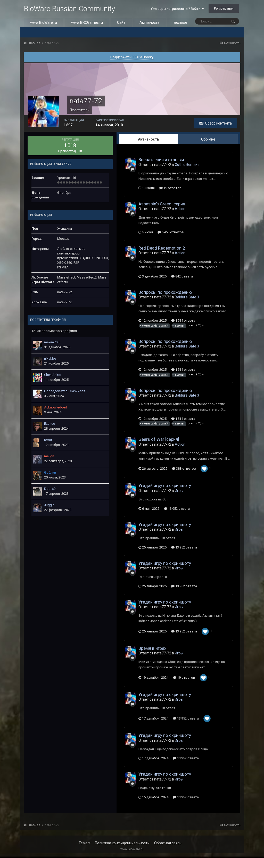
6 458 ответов (172, 232)
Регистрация (224, 8)
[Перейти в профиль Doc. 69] (37, 491)
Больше (180, 22)
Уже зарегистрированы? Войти (176, 9)
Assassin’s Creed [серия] (162, 203)
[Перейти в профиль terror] (37, 442)
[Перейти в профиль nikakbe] (37, 361)
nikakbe (50, 358)
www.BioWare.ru (43, 22)
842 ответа (184, 276)
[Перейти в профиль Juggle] (37, 508)
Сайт (121, 22)
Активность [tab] (148, 139)
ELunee (49, 424)
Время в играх (152, 648)
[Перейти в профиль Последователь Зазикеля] (37, 394)
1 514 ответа (185, 320)
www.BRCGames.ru (87, 22)
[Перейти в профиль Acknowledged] (37, 410)
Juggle (49, 505)
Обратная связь (168, 843)
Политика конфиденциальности (122, 843)
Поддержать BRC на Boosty (131, 57)
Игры (179, 491)
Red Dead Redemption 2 (161, 248)
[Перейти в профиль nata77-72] (130, 163)
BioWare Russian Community (69, 8)
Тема (83, 843)
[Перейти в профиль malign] (37, 459)
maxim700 (51, 342)
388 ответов (185, 468)
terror (48, 440)
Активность (149, 22)
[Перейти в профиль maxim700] (37, 345)
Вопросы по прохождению (165, 292)
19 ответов (172, 188)
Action (180, 209)
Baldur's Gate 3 (187, 297)
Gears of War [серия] (158, 439)
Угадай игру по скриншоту (164, 485)
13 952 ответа (178, 509)
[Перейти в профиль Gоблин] (37, 475)
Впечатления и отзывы (161, 159)
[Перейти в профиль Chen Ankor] (37, 377)
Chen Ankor (52, 375)
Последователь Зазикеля (64, 391)
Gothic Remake (187, 165)
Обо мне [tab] (208, 139)
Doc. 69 (49, 489)
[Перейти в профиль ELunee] (37, 426)
